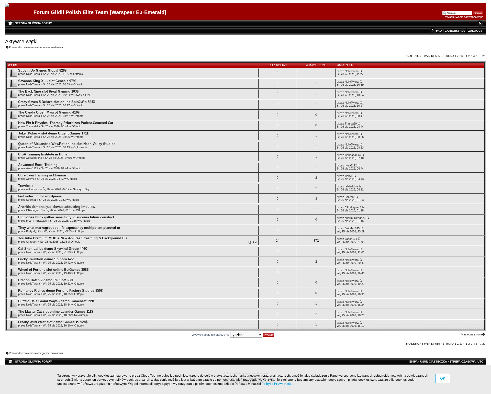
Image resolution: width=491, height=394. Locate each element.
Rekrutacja (81, 315)
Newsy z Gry (81, 94)
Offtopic (78, 73)
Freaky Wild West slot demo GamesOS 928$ (52, 322)
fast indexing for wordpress (40, 196)
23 (483, 56)
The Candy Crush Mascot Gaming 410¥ (49, 112)
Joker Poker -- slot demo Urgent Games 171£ (53, 133)
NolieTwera (33, 73)
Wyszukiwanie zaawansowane (464, 16)
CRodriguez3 (34, 210)
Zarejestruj (455, 30)
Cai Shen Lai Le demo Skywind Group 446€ (52, 249)
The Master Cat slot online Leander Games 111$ (55, 311)
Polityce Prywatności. (277, 384)
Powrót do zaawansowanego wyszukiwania (36, 47)
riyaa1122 (32, 168)
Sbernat (31, 199)
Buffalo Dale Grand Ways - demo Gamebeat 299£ (56, 301)
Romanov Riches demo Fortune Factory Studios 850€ (60, 290)
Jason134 (351, 238)
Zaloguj (475, 30)
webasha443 (34, 157)
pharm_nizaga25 (36, 220)
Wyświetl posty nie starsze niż (211, 334)
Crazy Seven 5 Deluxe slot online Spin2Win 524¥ (56, 102)
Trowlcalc (25, 186)
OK (442, 378)
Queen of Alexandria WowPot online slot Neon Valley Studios (66, 144)
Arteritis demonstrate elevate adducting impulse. (56, 207)
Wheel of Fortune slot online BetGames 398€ (53, 270)
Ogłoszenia (80, 147)
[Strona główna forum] (9, 5)
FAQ (439, 30)
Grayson (31, 241)
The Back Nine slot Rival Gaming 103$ (48, 91)
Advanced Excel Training (38, 165)
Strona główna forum (33, 23)
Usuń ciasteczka (433, 361)
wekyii (30, 178)
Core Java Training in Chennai (42, 175)
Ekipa (413, 361)
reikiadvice (32, 189)
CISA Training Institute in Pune (42, 154)
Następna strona (471, 334)
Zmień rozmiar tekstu (479, 23)
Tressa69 (32, 126)
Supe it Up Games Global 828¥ (42, 70)
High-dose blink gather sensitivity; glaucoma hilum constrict (66, 217)
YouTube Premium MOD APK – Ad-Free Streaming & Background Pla (72, 238)
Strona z (452, 56)
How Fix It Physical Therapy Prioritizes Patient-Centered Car (65, 123)
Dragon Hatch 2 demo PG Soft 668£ (46, 280)
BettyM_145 (33, 231)
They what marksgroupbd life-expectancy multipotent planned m (69, 228)
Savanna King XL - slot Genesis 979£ (47, 81)
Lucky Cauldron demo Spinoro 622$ (46, 259)
